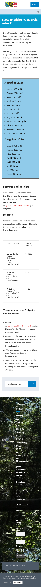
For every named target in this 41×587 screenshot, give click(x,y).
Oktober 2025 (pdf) (15, 125)
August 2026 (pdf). (15, 174)
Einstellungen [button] (7, 582)
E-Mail (18, 538)
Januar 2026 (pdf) (14, 145)
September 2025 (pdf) (16, 121)
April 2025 (11, 101)
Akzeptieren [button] (17, 582)
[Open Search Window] (37, 12)
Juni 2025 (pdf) (13, 109)
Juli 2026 (11, 170)
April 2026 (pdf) (14, 157)
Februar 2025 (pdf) (15, 93)
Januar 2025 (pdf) (14, 89)
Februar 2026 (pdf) (15, 150)
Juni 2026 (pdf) (13, 166)
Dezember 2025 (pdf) (16, 133)
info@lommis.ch (22, 505)
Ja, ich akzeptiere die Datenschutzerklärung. (22, 548)
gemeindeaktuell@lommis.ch (17, 205)
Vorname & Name (19, 529)
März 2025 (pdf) (14, 97)
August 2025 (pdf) (14, 117)
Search (32, 384)
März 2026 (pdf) (14, 153)
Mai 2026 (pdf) (13, 162)
